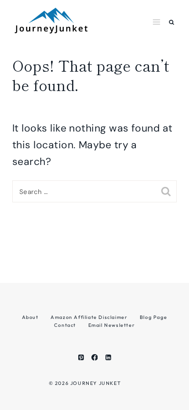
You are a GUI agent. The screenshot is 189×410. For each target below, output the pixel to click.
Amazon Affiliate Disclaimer (89, 317)
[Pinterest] (80, 357)
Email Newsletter (111, 325)
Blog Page (153, 317)
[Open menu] (157, 22)
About (30, 317)
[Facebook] (94, 357)
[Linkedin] (108, 357)
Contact (65, 325)
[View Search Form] (172, 22)
